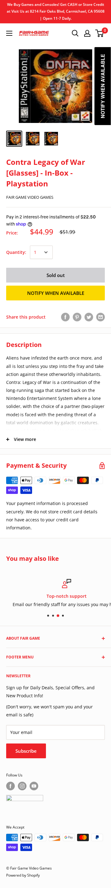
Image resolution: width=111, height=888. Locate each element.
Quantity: (16, 252)
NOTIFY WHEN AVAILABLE (55, 293)
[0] (100, 33)
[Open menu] (9, 33)
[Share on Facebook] (65, 317)
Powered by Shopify (23, 875)
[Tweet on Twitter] (88, 317)
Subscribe (26, 751)
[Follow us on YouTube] (34, 786)
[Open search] (75, 33)
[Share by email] (100, 317)
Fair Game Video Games (29, 197)
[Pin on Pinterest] (77, 317)
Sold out (56, 275)
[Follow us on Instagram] (22, 786)
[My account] (87, 33)
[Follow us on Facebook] (10, 786)
